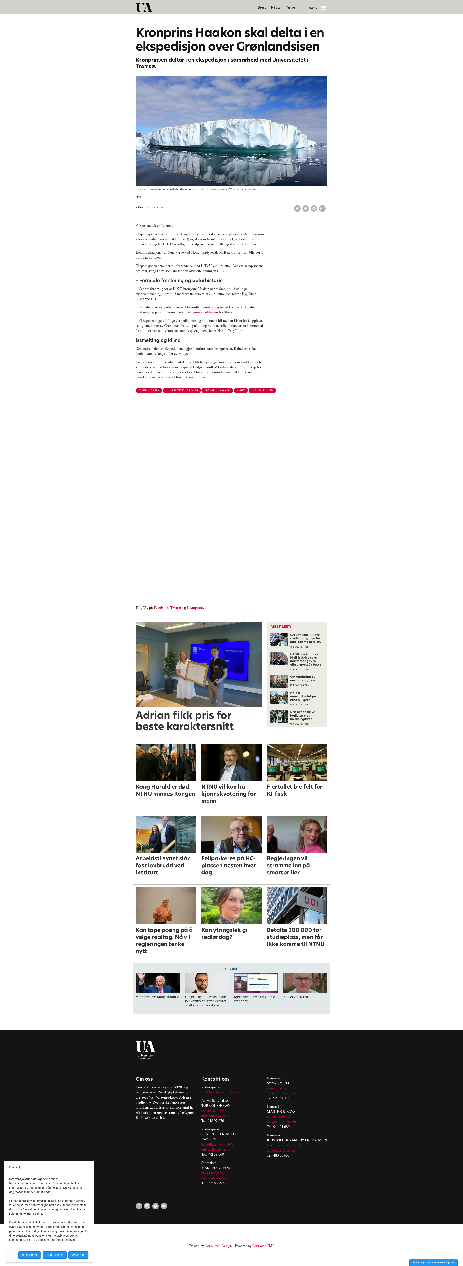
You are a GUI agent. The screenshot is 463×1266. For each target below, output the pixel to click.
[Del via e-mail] (314, 208)
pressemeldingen (205, 312)
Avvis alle (78, 1254)
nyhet (241, 390)
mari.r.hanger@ (212, 1172)
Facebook (161, 607)
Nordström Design (218, 1245)
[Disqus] (231, 455)
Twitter (176, 607)
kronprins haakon (217, 390)
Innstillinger (29, 1254)
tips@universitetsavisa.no (220, 1092)
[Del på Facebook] (297, 208)
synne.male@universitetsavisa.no (281, 1090)
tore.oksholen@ (212, 1110)
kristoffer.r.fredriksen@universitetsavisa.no (284, 1148)
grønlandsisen (149, 390)
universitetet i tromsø (182, 390)
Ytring (290, 7)
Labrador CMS (263, 1245)
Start (262, 7)
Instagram (195, 607)
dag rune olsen (262, 390)
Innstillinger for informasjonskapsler (433, 1262)
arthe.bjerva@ (280, 1116)
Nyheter (276, 7)
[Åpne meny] (323, 7)
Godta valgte (54, 1254)
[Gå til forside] (144, 7)
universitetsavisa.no (215, 1115)
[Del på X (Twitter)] (305, 208)
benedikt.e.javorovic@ (217, 1144)
